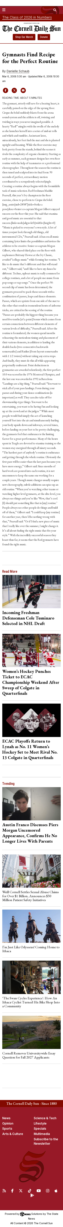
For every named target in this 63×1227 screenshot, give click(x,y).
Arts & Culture (12, 1134)
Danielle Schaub (18, 71)
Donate (44, 37)
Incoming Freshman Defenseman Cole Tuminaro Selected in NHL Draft (28, 618)
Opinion (7, 1123)
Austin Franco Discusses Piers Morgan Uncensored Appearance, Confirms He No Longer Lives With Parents (30, 833)
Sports (7, 1128)
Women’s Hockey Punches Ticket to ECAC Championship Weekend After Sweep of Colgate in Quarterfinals (30, 682)
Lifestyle (40, 1123)
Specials (40, 1128)
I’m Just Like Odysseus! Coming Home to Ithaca (30, 949)
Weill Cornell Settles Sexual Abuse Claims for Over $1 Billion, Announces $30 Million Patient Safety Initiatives (30, 896)
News (6, 1118)
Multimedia (42, 1134)
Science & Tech (45, 1118)
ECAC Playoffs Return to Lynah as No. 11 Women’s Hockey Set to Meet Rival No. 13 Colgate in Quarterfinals (30, 749)
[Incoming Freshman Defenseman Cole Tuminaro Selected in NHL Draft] (31, 591)
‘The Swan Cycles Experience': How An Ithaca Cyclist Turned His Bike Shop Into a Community (31, 1002)
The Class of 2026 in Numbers (27, 17)
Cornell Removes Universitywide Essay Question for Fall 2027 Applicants (28, 1055)
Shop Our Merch (24, 37)
